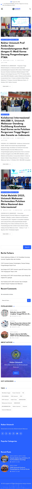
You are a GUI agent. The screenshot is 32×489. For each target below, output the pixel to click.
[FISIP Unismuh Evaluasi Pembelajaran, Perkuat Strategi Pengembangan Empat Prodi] (4, 468)
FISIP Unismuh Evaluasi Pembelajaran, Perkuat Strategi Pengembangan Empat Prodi (20, 469)
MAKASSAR (17, 403)
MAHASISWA (22, 399)
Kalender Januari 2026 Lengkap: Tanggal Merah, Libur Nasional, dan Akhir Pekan (20, 314)
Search (27, 247)
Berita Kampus (14, 332)
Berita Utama (13, 310)
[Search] (30, 9)
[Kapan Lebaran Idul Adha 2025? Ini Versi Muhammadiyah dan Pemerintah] (4, 335)
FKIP (21, 396)
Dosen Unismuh (16, 393)
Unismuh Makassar (6, 409)
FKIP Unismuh (5, 399)
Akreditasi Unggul (6, 393)
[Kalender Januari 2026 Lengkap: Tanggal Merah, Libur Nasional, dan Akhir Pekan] (4, 313)
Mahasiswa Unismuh (7, 403)
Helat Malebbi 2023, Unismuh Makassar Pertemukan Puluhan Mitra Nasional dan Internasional (13, 201)
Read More (6, 86)
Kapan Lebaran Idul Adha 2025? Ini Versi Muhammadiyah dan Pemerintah (20, 335)
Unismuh (25, 406)
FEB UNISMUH (5, 396)
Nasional (12, 321)
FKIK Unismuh (14, 396)
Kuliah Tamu (14, 399)
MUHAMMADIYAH (6, 406)
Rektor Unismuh (16, 406)
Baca (16, 373)
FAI (23, 393)
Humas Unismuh (26, 483)
